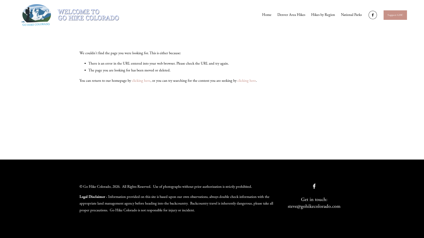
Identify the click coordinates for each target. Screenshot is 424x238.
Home (266, 15)
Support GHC (395, 15)
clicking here (141, 80)
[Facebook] (373, 15)
